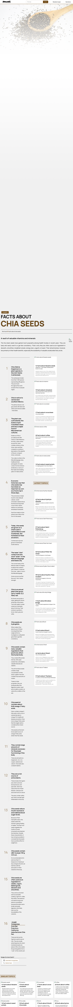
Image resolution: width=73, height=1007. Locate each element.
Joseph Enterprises (15, 923)
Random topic (8, 963)
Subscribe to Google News (11, 960)
